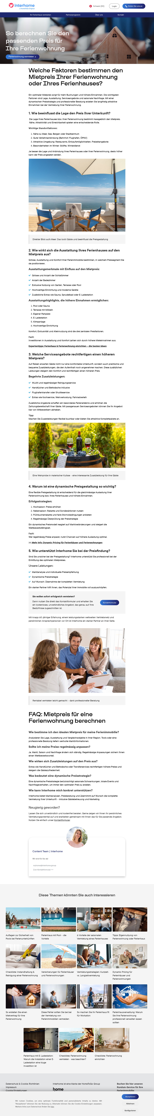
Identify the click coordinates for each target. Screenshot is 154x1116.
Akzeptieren (130, 1096)
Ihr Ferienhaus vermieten (40, 15)
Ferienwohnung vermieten (21, 57)
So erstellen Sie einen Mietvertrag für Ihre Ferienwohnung (16, 1015)
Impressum (11, 1087)
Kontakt (121, 15)
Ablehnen (130, 1103)
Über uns (99, 15)
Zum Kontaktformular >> (43, 869)
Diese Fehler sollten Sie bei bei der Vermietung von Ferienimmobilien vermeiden (56, 1015)
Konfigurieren (130, 1110)
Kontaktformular (109, 602)
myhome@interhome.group (44, 865)
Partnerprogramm (73, 15)
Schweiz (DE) (98, 6)
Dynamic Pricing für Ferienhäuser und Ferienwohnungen (122, 975)
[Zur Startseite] (22, 6)
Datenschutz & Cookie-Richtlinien (22, 1083)
